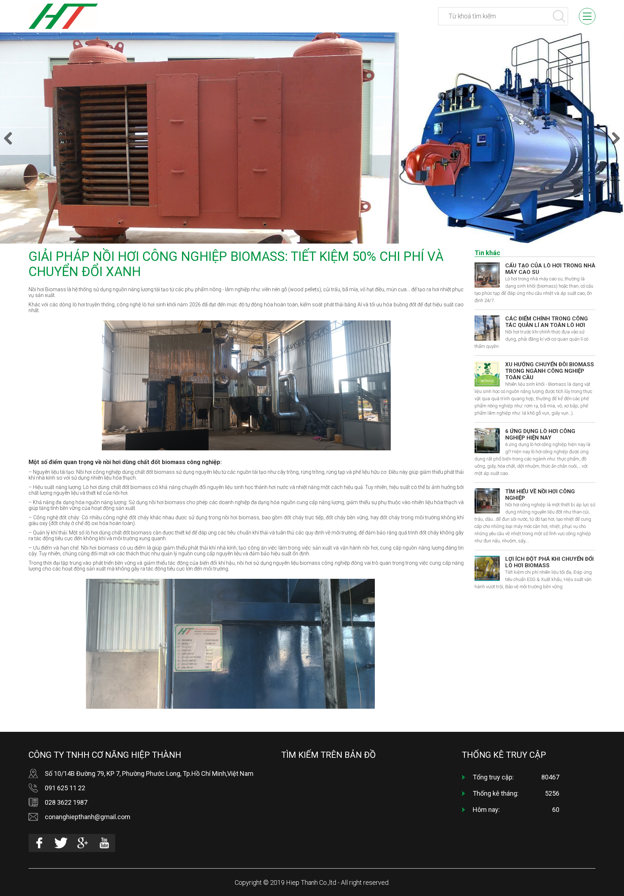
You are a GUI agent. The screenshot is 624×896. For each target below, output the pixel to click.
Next (613, 138)
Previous (11, 138)
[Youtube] (104, 843)
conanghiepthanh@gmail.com (87, 817)
